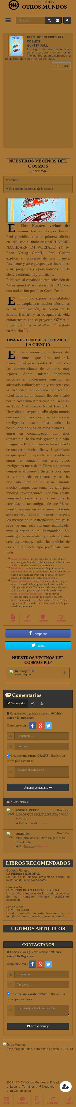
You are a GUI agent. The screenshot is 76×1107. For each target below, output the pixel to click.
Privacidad (57, 1082)
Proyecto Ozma (19, 558)
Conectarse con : (17, 725)
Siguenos (47, 1086)
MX (67, 66)
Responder (44, 823)
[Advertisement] (38, 107)
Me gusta (30, 823)
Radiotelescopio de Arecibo (26, 593)
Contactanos (22, 1090)
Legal (14, 1086)
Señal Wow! (17, 568)
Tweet (40, 646)
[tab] (32, 703)
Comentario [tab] (17, 703)
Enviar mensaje (39, 1026)
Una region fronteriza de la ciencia (31, 188)
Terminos (28, 1086)
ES (57, 66)
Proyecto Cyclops (20, 581)
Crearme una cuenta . (30, 755)
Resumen (14, 180)
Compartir (39, 634)
